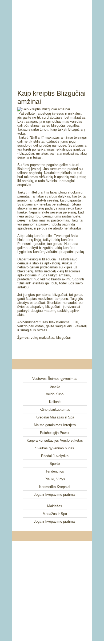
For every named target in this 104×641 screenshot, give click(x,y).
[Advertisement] (52, 38)
